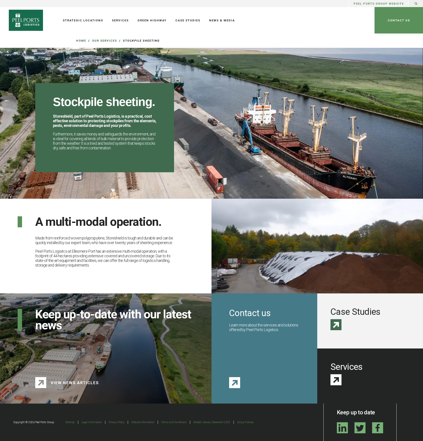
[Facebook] (377, 427)
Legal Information (92, 422)
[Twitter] (359, 427)
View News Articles (75, 382)
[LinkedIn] (342, 427)
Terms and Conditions (174, 422)
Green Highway (152, 20)
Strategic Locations (83, 20)
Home (81, 40)
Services (120, 20)
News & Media (222, 20)
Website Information (142, 422)
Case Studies (187, 20)
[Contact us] (234, 382)
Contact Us (399, 20)
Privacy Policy (116, 422)
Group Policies (245, 422)
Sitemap (70, 422)
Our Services (104, 40)
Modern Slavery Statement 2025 (211, 422)
